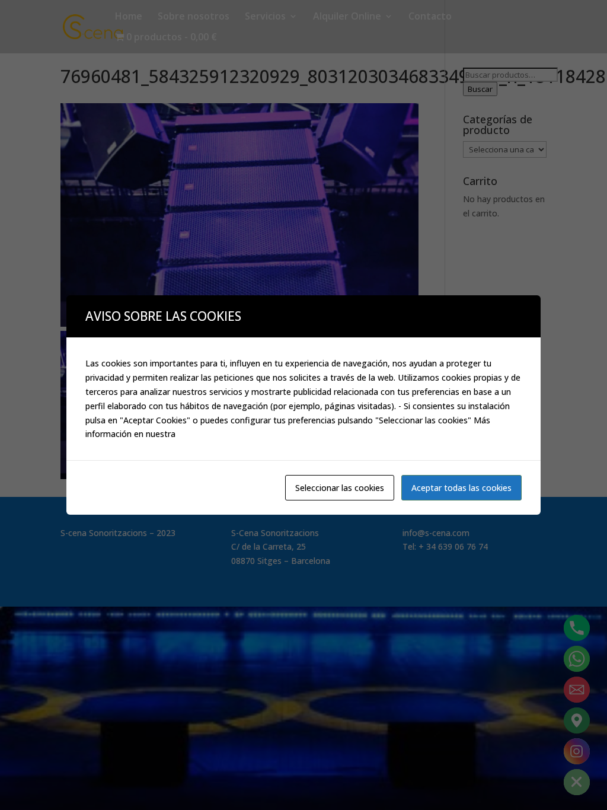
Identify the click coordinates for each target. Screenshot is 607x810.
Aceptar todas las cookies (461, 487)
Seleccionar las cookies (339, 487)
